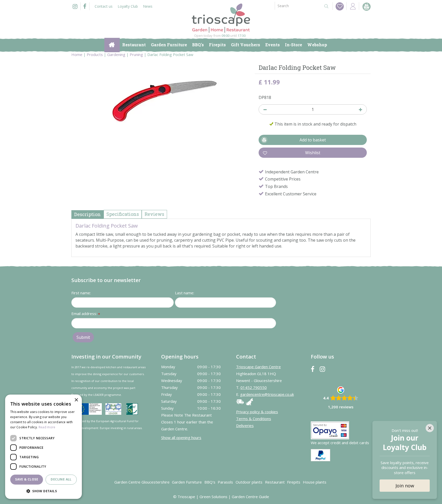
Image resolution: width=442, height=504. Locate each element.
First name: (81, 292)
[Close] (430, 428)
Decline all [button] (61, 479)
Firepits (293, 482)
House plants (314, 482)
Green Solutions (213, 496)
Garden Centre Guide (250, 496)
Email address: (85, 314)
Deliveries (245, 425)
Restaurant (275, 482)
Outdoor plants (249, 482)
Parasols (225, 482)
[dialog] (43, 447)
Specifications (122, 214)
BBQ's (209, 482)
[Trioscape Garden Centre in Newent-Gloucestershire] (221, 18)
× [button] (76, 400)
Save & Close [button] (26, 479)
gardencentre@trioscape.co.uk (267, 394)
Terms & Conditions (253, 418)
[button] (43, 491)
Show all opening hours (181, 437)
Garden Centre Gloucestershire (142, 482)
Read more (47, 427)
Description (87, 214)
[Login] (352, 6)
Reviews (154, 214)
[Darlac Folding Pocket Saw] (161, 113)
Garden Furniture (187, 482)
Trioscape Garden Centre (258, 366)
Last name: (184, 292)
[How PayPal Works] (320, 454)
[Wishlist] (340, 6)
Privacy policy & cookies (257, 411)
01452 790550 (253, 387)
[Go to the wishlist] (338, 6)
